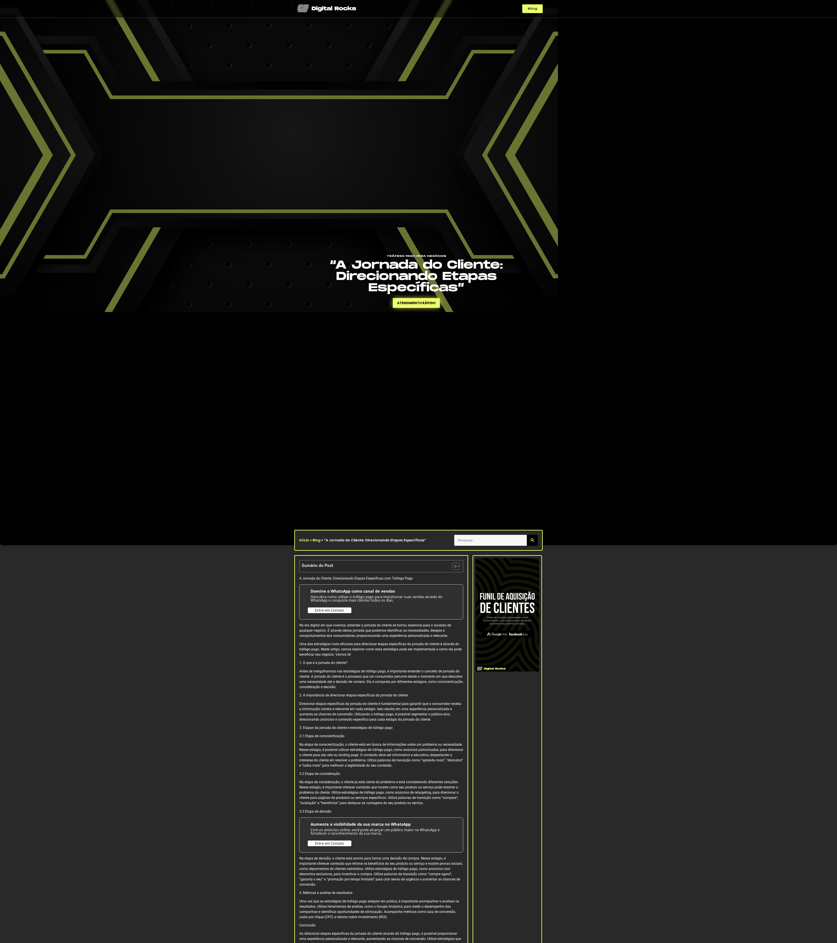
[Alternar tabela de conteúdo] (454, 566)
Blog (316, 540)
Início (304, 540)
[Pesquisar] (532, 540)
